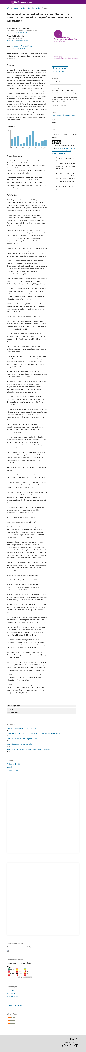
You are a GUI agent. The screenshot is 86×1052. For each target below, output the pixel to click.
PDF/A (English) (60, 71)
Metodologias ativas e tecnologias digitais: (22, 739)
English (9, 767)
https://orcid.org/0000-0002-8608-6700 (17, 40)
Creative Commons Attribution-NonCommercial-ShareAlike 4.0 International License (64, 150)
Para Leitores (11, 990)
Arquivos (15, 8)
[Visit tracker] (8, 951)
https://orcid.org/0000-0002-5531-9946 (17, 33)
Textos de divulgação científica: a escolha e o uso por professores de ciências (34, 734)
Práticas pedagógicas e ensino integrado (21, 728)
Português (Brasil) (13, 764)
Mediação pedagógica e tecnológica (19, 744)
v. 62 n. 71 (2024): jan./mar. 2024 (31, 8)
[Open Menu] (7, 2)
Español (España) (13, 770)
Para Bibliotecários (12, 997)
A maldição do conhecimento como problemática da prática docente (31, 749)
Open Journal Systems (14, 1005)
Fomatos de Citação (59, 105)
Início (8, 8)
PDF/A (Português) (61, 68)
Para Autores (11, 993)
